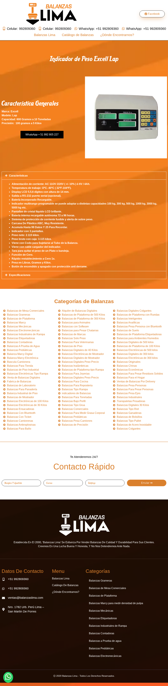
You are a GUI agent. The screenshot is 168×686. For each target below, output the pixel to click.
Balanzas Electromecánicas (105, 656)
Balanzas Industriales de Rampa (108, 625)
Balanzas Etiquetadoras (103, 618)
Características (18, 175)
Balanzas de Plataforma (103, 595)
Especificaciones (19, 275)
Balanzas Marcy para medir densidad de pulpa (116, 603)
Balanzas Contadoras (101, 633)
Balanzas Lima (44, 35)
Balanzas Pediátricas (101, 648)
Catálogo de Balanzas (78, 35)
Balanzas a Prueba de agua (105, 640)
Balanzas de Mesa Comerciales (107, 588)
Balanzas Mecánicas (101, 610)
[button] (84, 175)
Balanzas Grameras (100, 580)
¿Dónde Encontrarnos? (117, 35)
